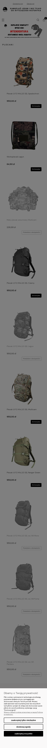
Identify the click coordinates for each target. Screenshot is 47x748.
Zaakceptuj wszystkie (23, 734)
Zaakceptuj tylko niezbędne (23, 720)
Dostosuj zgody (23, 727)
